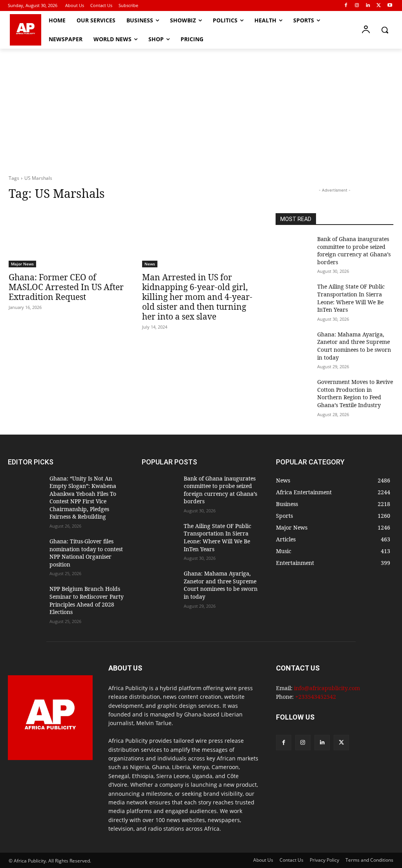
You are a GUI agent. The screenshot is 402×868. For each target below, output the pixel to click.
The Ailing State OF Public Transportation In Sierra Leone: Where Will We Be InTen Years (351, 298)
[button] (384, 29)
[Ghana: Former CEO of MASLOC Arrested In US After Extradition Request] (67, 237)
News (149, 264)
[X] (378, 5)
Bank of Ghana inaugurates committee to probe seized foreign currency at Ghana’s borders (354, 250)
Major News (22, 264)
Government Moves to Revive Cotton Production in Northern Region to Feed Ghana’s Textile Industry (355, 393)
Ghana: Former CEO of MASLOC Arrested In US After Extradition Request (66, 287)
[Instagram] (357, 5)
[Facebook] (346, 5)
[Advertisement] (201, 108)
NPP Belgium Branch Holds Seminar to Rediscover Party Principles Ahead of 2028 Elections (86, 600)
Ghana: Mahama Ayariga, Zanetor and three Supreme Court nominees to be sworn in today (354, 346)
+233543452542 (315, 696)
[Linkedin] (368, 5)
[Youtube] (389, 5)
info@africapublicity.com (327, 688)
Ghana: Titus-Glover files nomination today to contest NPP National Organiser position (86, 552)
